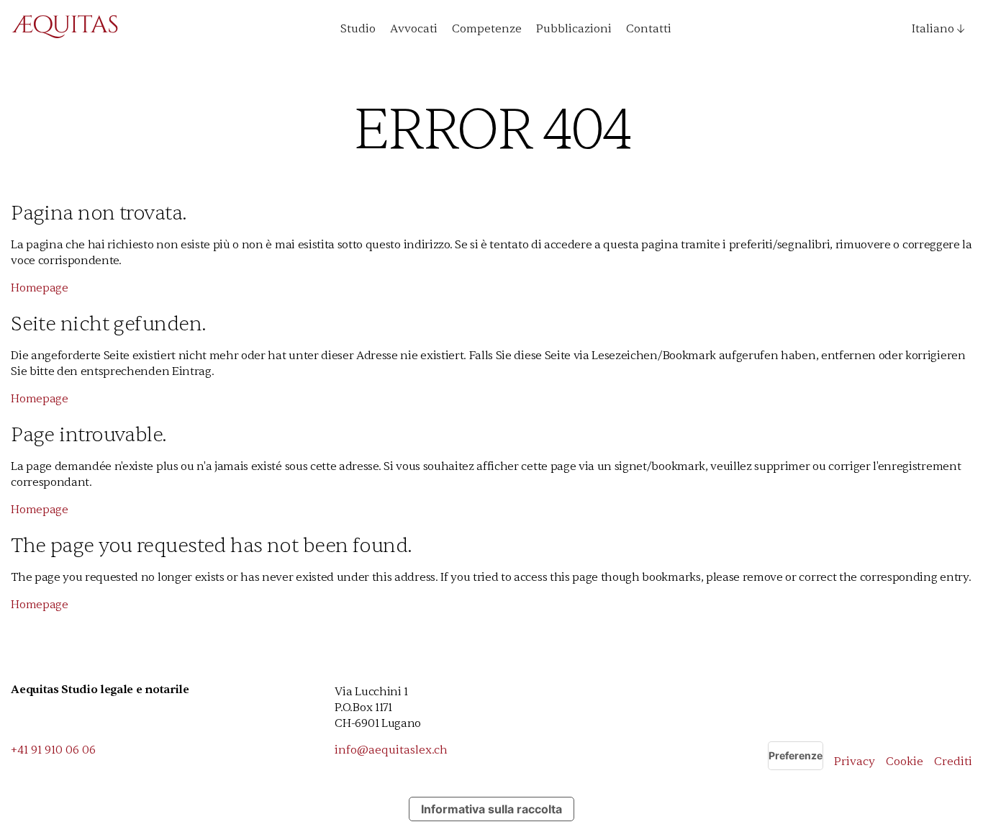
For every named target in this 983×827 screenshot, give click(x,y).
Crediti (953, 761)
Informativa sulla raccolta (491, 809)
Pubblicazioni (574, 29)
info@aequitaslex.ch (391, 750)
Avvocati (414, 29)
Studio (358, 29)
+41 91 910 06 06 (53, 750)
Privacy (854, 761)
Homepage (39, 288)
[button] (932, 28)
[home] (65, 28)
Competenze (487, 29)
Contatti (648, 29)
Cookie (904, 761)
